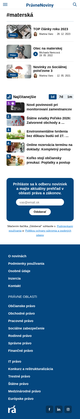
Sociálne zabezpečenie (26, 328)
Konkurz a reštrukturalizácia (30, 369)
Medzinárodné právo (24, 391)
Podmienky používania (26, 263)
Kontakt (14, 286)
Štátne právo (18, 384)
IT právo (14, 361)
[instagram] (68, 409)
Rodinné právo (20, 336)
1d (53, 97)
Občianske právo (21, 306)
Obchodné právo (21, 313)
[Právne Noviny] (40, 4)
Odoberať (40, 211)
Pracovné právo (20, 321)
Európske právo (20, 399)
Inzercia (14, 278)
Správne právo (19, 343)
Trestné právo (19, 376)
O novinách (17, 256)
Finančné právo (20, 351)
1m (69, 97)
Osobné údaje (19, 271)
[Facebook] (49, 409)
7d (61, 97)
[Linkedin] (59, 409)
